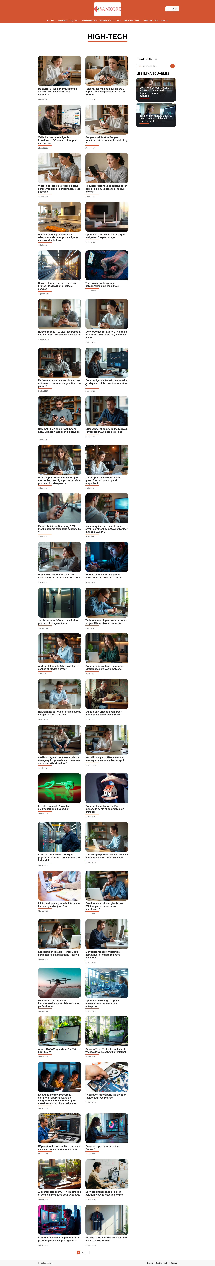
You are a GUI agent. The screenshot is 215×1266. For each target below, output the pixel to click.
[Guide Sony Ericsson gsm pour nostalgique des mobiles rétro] (106, 694)
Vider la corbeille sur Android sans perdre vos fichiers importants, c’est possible (59, 188)
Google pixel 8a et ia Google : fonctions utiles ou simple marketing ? (106, 140)
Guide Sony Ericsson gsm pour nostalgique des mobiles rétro (103, 713)
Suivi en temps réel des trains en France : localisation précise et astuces (57, 286)
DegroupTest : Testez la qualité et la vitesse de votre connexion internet (105, 1050)
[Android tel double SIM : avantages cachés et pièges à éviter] (59, 648)
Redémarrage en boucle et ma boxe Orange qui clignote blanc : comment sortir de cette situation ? (59, 760)
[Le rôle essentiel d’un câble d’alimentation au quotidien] (59, 788)
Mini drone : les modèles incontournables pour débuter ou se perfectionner (58, 1003)
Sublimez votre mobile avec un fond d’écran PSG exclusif (106, 1239)
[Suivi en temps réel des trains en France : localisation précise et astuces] (59, 265)
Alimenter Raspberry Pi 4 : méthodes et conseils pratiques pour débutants (59, 1193)
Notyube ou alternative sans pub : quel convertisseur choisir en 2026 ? (59, 576)
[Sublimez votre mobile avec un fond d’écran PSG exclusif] (106, 1220)
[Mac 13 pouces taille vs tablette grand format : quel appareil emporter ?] (106, 460)
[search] (169, 9)
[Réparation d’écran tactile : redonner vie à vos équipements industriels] (59, 1128)
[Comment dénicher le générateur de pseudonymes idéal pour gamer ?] (59, 1220)
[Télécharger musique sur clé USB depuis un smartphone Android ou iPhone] (106, 71)
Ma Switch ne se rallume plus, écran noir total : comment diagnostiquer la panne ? (59, 383)
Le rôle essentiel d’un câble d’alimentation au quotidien (54, 807)
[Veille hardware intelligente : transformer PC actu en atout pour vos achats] (59, 120)
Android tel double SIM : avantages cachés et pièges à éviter (58, 667)
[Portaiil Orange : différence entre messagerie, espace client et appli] (106, 740)
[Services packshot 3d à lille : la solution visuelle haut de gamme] (106, 1174)
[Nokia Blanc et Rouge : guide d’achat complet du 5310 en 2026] (59, 694)
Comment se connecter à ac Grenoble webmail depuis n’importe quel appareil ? (154, 91)
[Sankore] (107, 9)
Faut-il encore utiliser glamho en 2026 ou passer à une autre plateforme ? (104, 906)
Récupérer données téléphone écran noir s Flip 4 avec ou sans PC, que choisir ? (106, 188)
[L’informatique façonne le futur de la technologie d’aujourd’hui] (59, 886)
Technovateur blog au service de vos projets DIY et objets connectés (106, 622)
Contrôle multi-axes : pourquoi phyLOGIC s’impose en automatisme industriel (59, 857)
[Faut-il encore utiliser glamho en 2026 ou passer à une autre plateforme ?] (106, 886)
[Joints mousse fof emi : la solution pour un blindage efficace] (59, 603)
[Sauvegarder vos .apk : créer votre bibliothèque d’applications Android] (59, 934)
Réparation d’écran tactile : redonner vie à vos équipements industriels (59, 1147)
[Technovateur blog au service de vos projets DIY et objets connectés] (106, 603)
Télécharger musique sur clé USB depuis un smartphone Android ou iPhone (105, 91)
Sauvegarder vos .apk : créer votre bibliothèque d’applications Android (58, 953)
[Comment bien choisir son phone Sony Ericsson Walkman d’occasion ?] (59, 411)
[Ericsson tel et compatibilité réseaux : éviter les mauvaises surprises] (106, 411)
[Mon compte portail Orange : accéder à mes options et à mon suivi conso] (106, 837)
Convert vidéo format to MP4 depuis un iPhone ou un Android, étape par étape (106, 334)
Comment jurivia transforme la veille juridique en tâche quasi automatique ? (106, 383)
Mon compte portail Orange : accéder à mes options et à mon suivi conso (106, 856)
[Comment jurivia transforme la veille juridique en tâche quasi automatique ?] (106, 363)
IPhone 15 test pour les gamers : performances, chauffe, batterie (104, 576)
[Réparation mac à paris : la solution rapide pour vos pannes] (106, 1077)
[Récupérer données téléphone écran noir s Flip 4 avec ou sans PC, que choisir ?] (106, 168)
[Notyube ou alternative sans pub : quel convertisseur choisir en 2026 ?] (59, 557)
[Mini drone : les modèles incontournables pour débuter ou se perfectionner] (59, 983)
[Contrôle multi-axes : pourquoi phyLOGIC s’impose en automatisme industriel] (59, 837)
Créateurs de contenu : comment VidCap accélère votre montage (104, 667)
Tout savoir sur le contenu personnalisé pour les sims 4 (102, 284)
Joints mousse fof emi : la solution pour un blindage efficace (58, 622)
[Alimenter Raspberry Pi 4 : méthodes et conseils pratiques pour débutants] (59, 1174)
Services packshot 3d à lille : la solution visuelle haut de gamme (104, 1193)
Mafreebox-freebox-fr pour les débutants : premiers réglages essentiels (102, 954)
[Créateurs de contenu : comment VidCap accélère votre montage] (106, 648)
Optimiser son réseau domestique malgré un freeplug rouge (105, 236)
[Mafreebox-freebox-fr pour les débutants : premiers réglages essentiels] (106, 934)
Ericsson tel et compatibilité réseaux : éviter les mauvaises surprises (106, 430)
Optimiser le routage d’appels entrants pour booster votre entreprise (102, 1003)
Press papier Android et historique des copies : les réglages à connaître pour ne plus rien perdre (59, 480)
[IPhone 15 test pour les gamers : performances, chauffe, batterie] (106, 557)
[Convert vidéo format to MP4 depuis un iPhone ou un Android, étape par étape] (106, 314)
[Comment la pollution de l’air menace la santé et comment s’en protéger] (106, 788)
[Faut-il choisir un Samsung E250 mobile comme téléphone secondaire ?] (59, 508)
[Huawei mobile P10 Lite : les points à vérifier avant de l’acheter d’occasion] (59, 314)
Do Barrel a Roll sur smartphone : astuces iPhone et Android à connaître (57, 91)
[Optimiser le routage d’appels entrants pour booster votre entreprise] (106, 983)
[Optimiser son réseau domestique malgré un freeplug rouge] (106, 217)
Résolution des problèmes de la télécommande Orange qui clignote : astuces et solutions (59, 237)
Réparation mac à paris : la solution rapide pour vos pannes (105, 1096)
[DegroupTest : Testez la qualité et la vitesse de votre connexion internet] (106, 1031)
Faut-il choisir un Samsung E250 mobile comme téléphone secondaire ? (59, 529)
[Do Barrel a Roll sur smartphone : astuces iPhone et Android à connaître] (59, 71)
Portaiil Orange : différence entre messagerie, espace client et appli (104, 759)
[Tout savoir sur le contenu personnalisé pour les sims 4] (106, 265)
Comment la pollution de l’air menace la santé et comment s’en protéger (104, 809)
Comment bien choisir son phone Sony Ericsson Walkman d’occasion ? (59, 432)
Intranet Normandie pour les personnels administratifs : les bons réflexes (155, 118)
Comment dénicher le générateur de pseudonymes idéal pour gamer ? (59, 1239)
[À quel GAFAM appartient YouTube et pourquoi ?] (59, 1031)
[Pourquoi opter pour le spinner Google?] (106, 1128)
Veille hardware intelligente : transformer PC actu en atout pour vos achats (58, 140)
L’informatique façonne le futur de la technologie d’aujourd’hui (59, 905)
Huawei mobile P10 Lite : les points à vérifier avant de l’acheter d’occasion (59, 333)
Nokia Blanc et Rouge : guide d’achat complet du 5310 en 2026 (59, 713)
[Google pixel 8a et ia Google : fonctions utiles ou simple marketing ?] (106, 120)
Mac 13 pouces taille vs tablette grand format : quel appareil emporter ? (103, 480)
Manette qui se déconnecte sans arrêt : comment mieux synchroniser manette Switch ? (106, 529)
